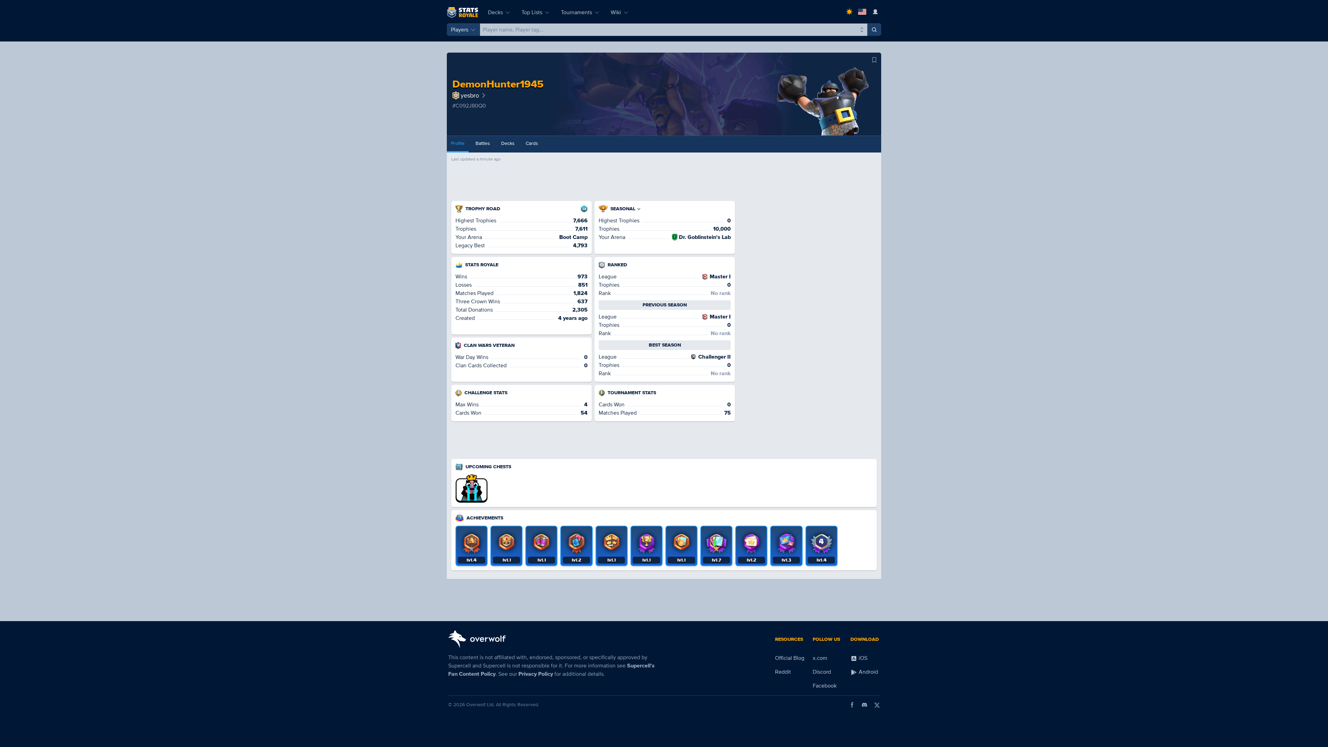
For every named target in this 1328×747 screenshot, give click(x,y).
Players (459, 29)
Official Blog (789, 658)
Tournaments (576, 12)
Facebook (825, 685)
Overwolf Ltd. (480, 705)
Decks (495, 12)
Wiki (616, 12)
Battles (483, 143)
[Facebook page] (852, 705)
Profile (457, 143)
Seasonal (622, 209)
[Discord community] (864, 705)
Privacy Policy (535, 674)
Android (867, 671)
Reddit (783, 671)
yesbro (470, 95)
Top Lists (532, 12)
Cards (532, 143)
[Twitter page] (877, 705)
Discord (822, 671)
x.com (820, 658)
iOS (862, 658)
